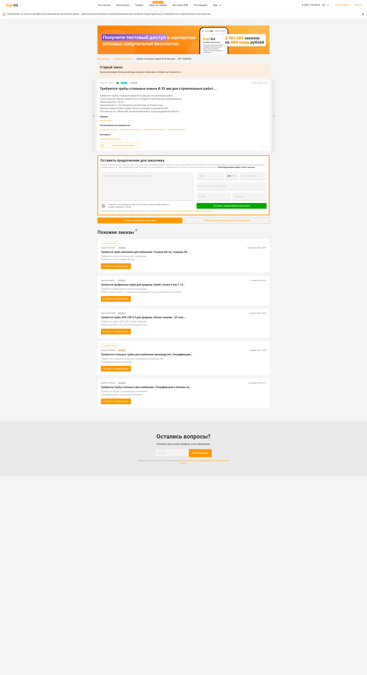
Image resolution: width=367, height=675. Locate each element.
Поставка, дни (249, 175)
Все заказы (104, 5)
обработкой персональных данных (199, 211)
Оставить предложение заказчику (231, 205)
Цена (201, 175)
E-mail (202, 196)
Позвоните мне (200, 453)
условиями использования (172, 211)
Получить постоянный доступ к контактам (227, 220)
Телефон (239, 196)
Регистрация (342, 5)
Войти (358, 5)
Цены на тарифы (158, 5)
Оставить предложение (115, 266)
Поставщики (200, 5)
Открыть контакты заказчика (140, 220)
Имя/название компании (212, 186)
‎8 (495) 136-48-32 (311, 5)
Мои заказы (122, 5)
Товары (139, 5)
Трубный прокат (106, 120)
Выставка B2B (180, 5)
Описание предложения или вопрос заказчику (128, 175)
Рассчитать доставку (122, 145)
